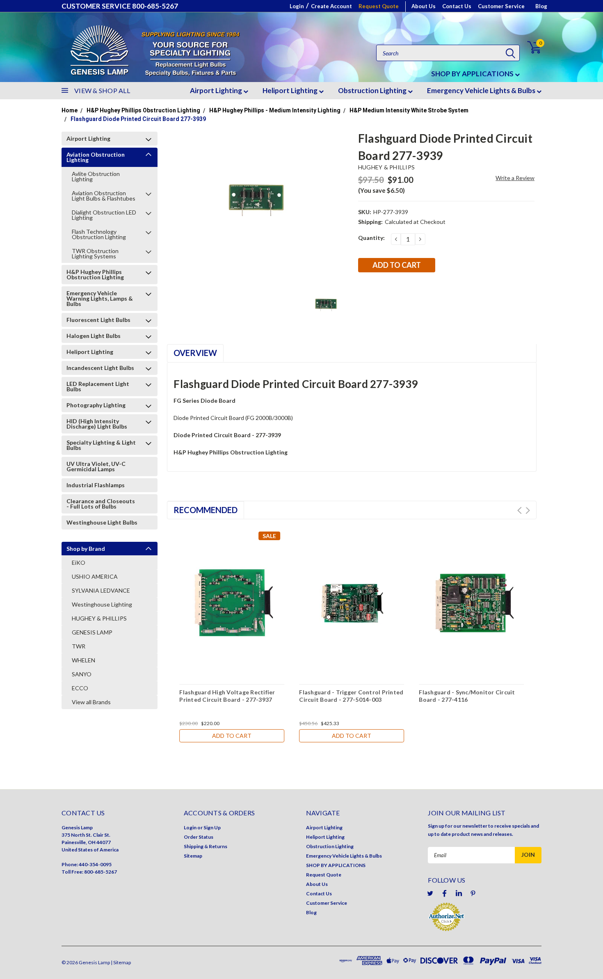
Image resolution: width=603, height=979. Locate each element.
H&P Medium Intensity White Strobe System (408, 110)
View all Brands (91, 701)
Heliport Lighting (291, 90)
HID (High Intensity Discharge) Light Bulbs (96, 424)
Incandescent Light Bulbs (100, 367)
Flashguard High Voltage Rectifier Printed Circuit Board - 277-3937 (227, 696)
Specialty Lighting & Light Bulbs (101, 445)
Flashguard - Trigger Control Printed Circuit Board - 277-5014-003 (351, 696)
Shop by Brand (85, 548)
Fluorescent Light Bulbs (98, 319)
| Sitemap (121, 962)
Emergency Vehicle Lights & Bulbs (482, 90)
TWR (78, 646)
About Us (423, 6)
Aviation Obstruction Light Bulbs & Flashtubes (103, 195)
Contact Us (456, 6)
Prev (519, 510)
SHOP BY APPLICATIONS (473, 73)
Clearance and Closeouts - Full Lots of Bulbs (100, 503)
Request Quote (379, 6)
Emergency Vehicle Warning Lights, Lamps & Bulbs (99, 298)
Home (70, 110)
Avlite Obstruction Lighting (96, 176)
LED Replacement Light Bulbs (97, 386)
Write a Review (515, 177)
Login (297, 6)
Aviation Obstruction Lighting (95, 157)
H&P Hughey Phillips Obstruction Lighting (143, 110)
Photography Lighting (96, 405)
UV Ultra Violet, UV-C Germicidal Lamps (96, 466)
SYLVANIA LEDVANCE (101, 590)
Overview (195, 353)
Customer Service (501, 6)
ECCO (80, 688)
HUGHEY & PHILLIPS (99, 618)
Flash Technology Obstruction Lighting (99, 234)
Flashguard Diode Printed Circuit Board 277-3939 (138, 119)
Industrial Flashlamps (95, 485)
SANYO (81, 674)
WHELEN (83, 660)
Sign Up (212, 827)
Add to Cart (231, 735)
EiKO (78, 562)
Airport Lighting (216, 90)
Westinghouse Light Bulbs (101, 522)
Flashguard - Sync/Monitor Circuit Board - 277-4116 (467, 696)
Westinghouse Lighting (102, 604)
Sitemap (193, 856)
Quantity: (371, 237)
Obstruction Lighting (373, 90)
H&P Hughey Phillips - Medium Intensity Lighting (274, 110)
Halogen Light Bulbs (93, 335)
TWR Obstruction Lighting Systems (95, 253)
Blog (541, 6)
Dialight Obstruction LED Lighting (104, 215)
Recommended (206, 510)
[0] (529, 47)
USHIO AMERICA (95, 576)
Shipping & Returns (205, 846)
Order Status (198, 837)
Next (527, 510)
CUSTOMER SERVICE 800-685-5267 (120, 6)
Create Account (331, 6)
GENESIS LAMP (92, 632)
